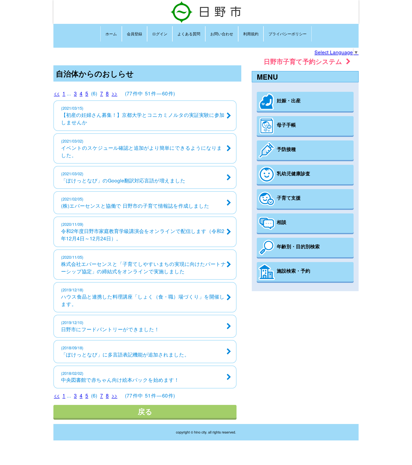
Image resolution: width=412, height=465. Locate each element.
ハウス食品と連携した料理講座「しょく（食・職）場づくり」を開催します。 (143, 300)
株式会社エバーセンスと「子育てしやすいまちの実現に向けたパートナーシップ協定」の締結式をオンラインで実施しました (143, 267)
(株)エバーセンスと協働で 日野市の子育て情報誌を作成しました (135, 205)
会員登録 (134, 33)
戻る (145, 411)
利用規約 (250, 33)
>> (114, 93)
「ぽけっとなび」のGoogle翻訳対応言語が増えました (123, 180)
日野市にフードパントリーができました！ (110, 329)
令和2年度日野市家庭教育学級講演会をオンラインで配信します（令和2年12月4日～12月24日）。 (142, 234)
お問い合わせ (221, 33)
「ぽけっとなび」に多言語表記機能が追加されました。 (125, 354)
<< (57, 93)
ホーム (111, 33)
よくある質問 (188, 33)
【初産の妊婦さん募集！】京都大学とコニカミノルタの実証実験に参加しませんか (142, 118)
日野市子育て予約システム (305, 61)
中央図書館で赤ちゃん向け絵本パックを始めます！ (120, 379)
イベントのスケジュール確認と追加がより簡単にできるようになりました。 (141, 151)
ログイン (159, 33)
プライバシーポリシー (287, 33)
